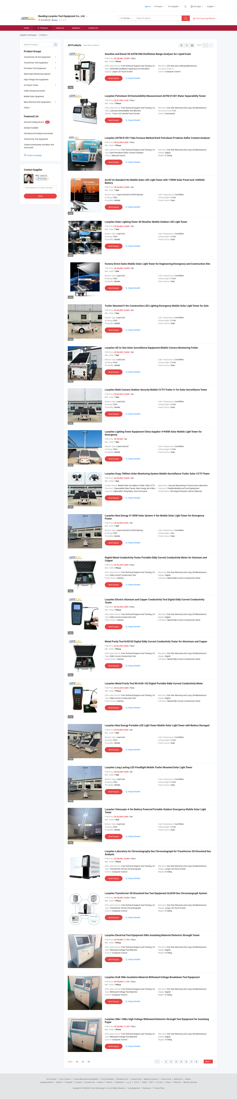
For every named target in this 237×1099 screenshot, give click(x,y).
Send (40, 196)
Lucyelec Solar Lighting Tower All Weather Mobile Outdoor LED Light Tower (146, 221)
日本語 (144, 1082)
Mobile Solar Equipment (34, 96)
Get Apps (197, 6)
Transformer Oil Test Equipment (37, 57)
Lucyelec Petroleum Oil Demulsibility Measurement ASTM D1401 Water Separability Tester (155, 95)
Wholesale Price (122, 1079)
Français (78, 1082)
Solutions (76, 28)
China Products (65, 1079)
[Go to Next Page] (210, 45)
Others (27, 107)
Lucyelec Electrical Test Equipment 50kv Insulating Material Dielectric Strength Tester (152, 935)
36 (83, 1061)
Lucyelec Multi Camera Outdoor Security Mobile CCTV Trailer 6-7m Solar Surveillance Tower (156, 389)
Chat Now (43, 178)
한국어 (136, 1082)
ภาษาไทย (159, 1082)
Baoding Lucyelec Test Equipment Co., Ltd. (61, 16)
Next (207, 1061)
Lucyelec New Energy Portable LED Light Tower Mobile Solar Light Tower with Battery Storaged (157, 725)
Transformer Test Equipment (36, 62)
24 (77, 1062)
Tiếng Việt (177, 1082)
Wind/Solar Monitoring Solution (37, 74)
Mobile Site (178, 1079)
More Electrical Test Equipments (37, 102)
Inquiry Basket (134, 78)
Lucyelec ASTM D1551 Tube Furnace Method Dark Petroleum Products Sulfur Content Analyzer (157, 137)
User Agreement (134, 1088)
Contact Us (93, 28)
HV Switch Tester (31, 85)
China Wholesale (107, 1079)
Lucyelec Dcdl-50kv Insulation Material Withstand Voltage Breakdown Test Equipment (152, 977)
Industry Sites (136, 1079)
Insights (188, 1079)
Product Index (166, 1079)
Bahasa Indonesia (190, 1082)
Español (59, 1082)
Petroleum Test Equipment (35, 68)
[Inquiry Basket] (185, 6)
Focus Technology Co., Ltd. (101, 1088)
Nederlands (119, 1082)
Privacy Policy (159, 1088)
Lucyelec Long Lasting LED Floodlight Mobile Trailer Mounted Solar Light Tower (148, 767)
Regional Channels (151, 1079)
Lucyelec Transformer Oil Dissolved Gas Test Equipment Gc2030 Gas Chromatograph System (156, 893)
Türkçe (167, 1082)
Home (26, 28)
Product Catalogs (34, 155)
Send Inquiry (113, 78)
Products (44, 28)
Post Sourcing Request (205, 18)
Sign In (148, 6)
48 (89, 1061)
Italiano (100, 1082)
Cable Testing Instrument (34, 90)
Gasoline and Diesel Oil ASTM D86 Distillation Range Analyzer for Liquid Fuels (148, 54)
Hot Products (51, 1079)
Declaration (147, 1088)
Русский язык (90, 1082)
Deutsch (109, 1082)
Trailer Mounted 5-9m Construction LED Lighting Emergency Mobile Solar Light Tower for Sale (157, 305)
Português (68, 1082)
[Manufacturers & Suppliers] (37, 5)
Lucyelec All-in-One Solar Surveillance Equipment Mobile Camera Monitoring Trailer (151, 347)
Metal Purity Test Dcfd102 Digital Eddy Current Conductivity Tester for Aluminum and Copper (156, 641)
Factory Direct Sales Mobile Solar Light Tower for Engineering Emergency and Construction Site (157, 263)
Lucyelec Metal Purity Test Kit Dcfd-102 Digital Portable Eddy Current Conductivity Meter (154, 683)
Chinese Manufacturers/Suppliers (86, 1079)
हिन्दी (151, 1082)
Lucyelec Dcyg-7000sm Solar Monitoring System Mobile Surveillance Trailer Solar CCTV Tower (157, 473)
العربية (129, 1082)
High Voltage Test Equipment (36, 79)
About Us (60, 28)
